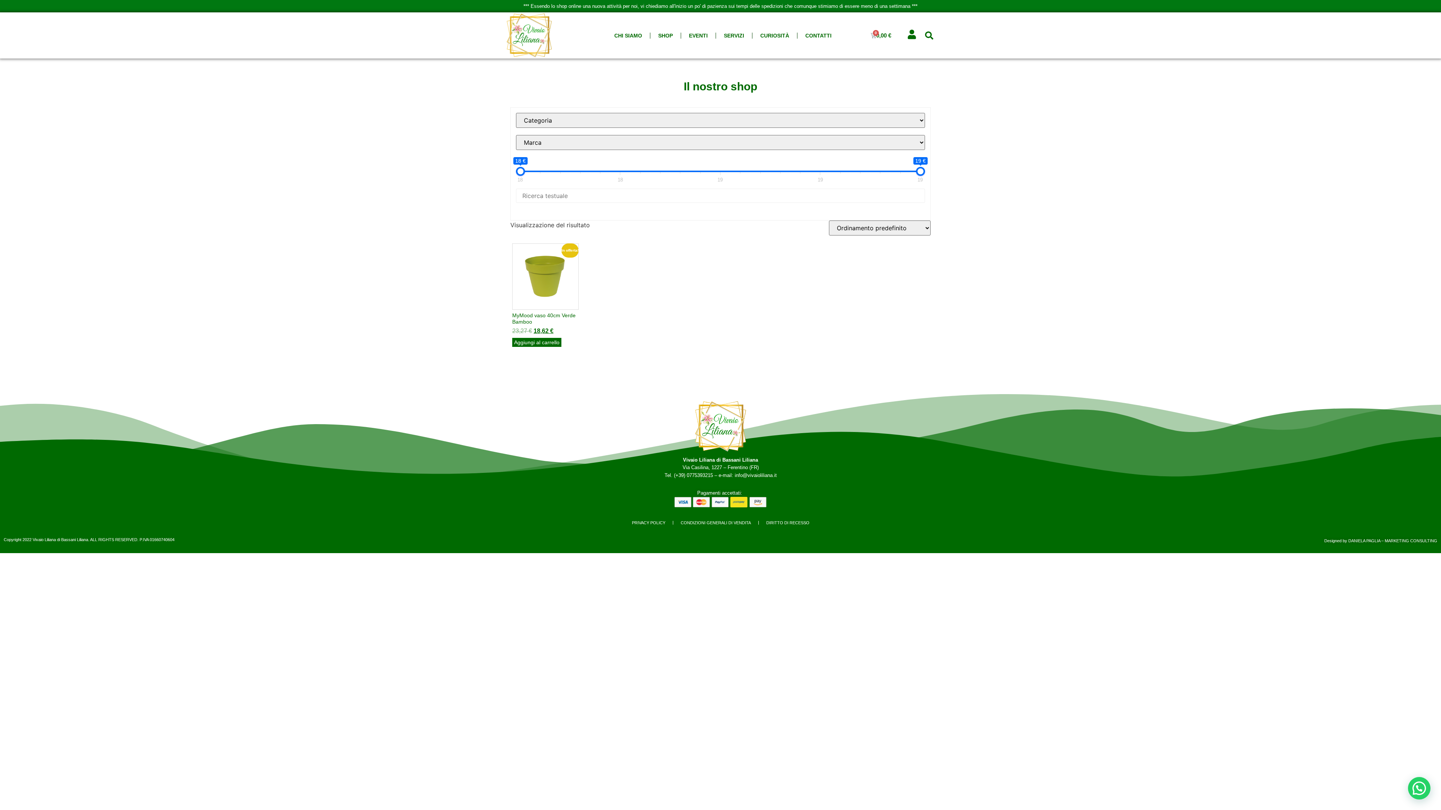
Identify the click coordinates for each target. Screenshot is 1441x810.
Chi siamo (628, 36)
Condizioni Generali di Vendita (716, 522)
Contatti (818, 36)
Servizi (734, 36)
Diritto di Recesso (787, 522)
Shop (665, 36)
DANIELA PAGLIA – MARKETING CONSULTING (1392, 540)
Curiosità (774, 36)
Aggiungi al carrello (537, 342)
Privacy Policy (648, 522)
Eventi (698, 36)
